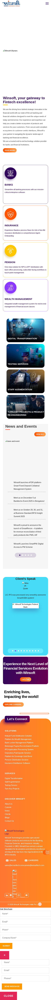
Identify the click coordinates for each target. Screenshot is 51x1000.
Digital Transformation (14, 778)
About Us (8, 804)
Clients (7, 814)
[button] (19, 555)
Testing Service (11, 785)
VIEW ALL (40, 434)
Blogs (7, 818)
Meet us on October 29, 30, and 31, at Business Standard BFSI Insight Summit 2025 (28, 513)
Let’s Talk (25, 679)
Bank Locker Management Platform (19, 743)
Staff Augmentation (12, 782)
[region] (25, 24)
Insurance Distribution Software (17, 763)
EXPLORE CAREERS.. (13, 704)
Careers (8, 807)
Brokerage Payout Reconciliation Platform (22, 746)
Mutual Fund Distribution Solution (18, 736)
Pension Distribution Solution (16, 760)
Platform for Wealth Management (18, 739)
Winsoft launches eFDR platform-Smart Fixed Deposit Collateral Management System (28, 485)
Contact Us (9, 821)
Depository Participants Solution (18, 753)
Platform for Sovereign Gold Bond (18, 756)
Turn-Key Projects (12, 789)
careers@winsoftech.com (34, 865)
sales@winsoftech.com (14, 865)
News (7, 811)
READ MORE (10, 150)
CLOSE (8, 995)
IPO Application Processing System (19, 749)
